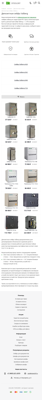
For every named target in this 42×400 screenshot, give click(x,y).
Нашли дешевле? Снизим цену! (10, 41)
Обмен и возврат (21, 304)
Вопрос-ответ (21, 340)
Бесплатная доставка (21, 321)
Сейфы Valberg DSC (21, 72)
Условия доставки (21, 299)
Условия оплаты (21, 301)
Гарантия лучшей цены (21, 318)
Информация (21, 334)
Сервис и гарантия (21, 307)
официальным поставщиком (27, 17)
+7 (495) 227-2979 (13, 373)
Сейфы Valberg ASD (21, 64)
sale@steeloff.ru (33, 373)
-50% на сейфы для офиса (21, 329)
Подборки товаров (21, 345)
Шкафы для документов (21, 356)
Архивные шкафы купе (21, 362)
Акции (21, 314)
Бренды (21, 342)
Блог (21, 337)
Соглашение (21, 310)
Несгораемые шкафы (21, 359)
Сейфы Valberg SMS (21, 80)
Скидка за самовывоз (21, 323)
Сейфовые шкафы (21, 364)
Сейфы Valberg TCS (21, 88)
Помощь (21, 295)
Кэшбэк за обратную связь (21, 326)
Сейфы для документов (21, 353)
